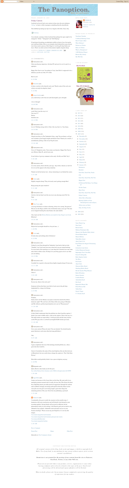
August (81, 147)
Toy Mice (78, 259)
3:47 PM (34, 291)
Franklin (88, 20)
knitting (47, 52)
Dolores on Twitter (81, 45)
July (80, 149)
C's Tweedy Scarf (80, 293)
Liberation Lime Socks (82, 248)
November (82, 139)
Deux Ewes (82, 190)
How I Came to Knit (81, 41)
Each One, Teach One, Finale (86, 172)
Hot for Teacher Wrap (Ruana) (84, 271)
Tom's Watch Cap (80, 223)
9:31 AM (34, 188)
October (81, 141)
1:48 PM (34, 229)
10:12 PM (34, 120)
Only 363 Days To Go (85, 208)
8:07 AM (34, 338)
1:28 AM (34, 373)
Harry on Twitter (80, 47)
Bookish (81, 170)
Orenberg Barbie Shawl (82, 268)
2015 (79, 113)
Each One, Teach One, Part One (87, 193)
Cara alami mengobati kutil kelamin (41, 415)
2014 (79, 116)
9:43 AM (34, 200)
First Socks (79, 261)
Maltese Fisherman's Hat (82, 230)
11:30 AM (34, 322)
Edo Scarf (78, 282)
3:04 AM (34, 275)
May (80, 154)
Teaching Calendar (81, 36)
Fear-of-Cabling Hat (81, 255)
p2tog (33, 25)
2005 (79, 214)
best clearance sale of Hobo (49, 371)
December (82, 136)
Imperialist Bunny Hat (82, 284)
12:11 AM (34, 265)
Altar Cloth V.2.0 (80, 241)
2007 (79, 134)
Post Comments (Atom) (45, 435)
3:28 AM (34, 423)
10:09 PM (34, 104)
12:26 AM (34, 143)
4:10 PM (34, 362)
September (82, 144)
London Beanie (80, 277)
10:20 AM (34, 219)
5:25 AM (34, 174)
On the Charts (82, 187)
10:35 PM (34, 256)
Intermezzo (82, 167)
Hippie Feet (82, 180)
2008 (79, 131)
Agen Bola (36, 378)
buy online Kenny (36, 371)
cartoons (40, 52)
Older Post (70, 431)
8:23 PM (34, 238)
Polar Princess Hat (80, 286)
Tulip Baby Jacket (80, 239)
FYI (80, 175)
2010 (79, 126)
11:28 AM (34, 306)
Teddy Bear (79, 289)
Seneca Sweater (80, 275)
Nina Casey (36, 204)
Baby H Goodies (80, 273)
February (81, 162)
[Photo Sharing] (35, 33)
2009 (79, 129)
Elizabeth (35, 84)
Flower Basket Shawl (81, 234)
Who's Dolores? (80, 43)
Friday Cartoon (83, 195)
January (81, 165)
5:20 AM (34, 159)
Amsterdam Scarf (80, 280)
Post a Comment (35, 428)
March (81, 160)
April (80, 157)
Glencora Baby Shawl (81, 266)
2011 (79, 123)
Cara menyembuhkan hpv (38, 419)
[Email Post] (64, 50)
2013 (79, 118)
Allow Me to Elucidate (85, 198)
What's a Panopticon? (81, 50)
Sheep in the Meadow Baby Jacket (85, 232)
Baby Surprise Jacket (81, 257)
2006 (79, 211)
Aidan (35, 179)
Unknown (36, 397)
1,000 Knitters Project (81, 52)
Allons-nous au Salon (85, 205)
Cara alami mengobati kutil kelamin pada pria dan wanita (46, 417)
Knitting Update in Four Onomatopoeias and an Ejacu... (88, 201)
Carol (34, 233)
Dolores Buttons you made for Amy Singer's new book (56, 215)
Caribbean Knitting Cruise (83, 38)
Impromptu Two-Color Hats (83, 252)
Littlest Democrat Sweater (83, 250)
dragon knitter (37, 95)
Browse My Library (81, 54)
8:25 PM (34, 79)
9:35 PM (34, 91)
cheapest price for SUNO (64, 371)
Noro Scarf (78, 225)
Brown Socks (79, 227)
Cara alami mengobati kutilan (39, 421)
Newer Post (34, 431)
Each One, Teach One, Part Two (87, 178)
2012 (79, 121)
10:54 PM (34, 129)
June (80, 152)
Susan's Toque (79, 291)
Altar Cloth (79, 264)
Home (52, 431)
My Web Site (79, 57)
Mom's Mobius (80, 237)
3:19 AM (34, 393)
